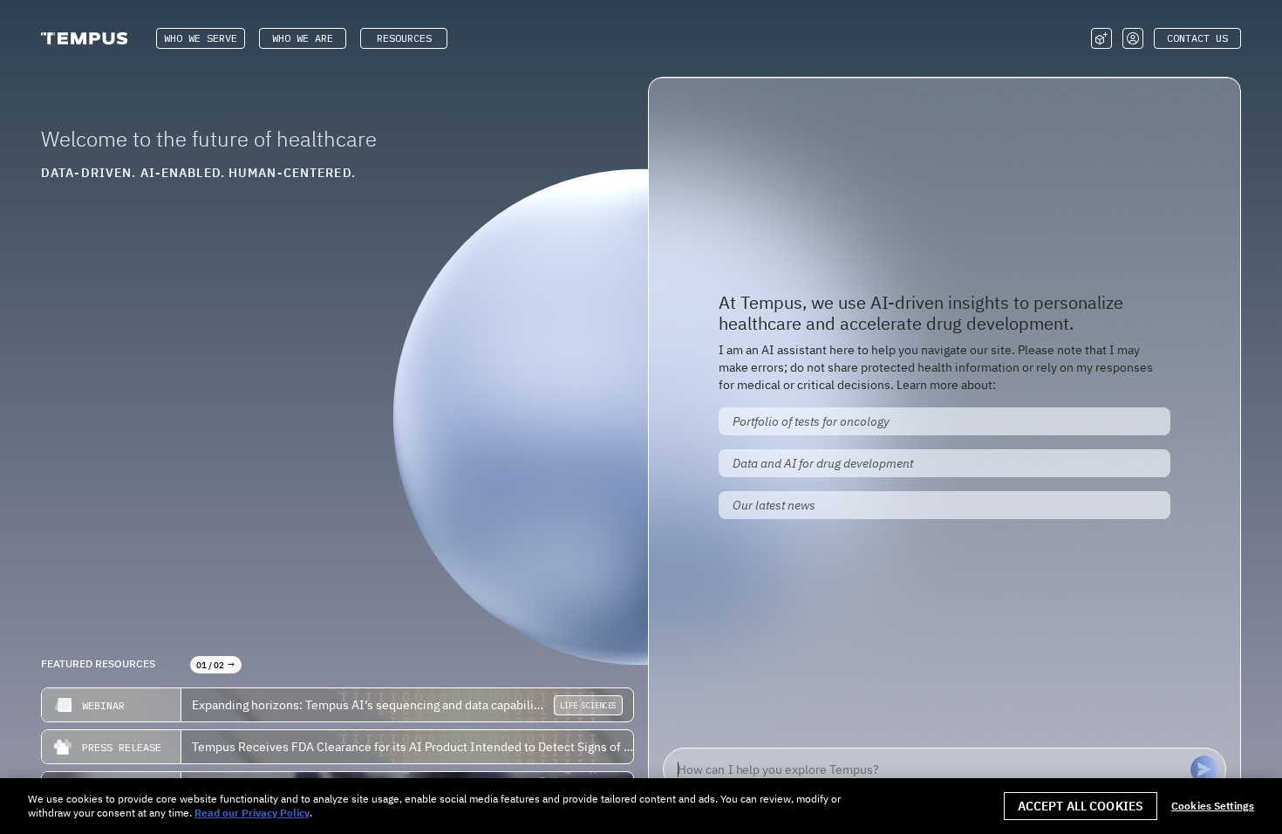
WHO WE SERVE (200, 37)
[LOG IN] (1132, 38)
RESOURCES (404, 37)
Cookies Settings (1212, 806)
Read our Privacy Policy (252, 812)
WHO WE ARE (302, 37)
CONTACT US (1197, 37)
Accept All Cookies (1081, 806)
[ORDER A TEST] (1101, 38)
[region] (641, 806)
